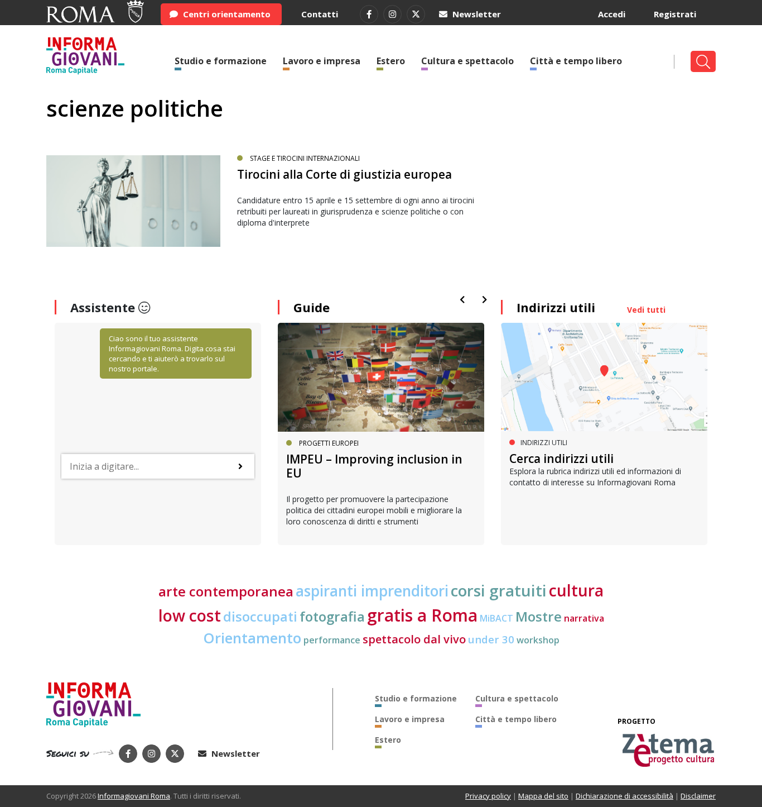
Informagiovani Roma (134, 796)
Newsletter (475, 14)
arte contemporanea (225, 591)
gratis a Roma (422, 615)
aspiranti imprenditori (372, 591)
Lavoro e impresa (321, 61)
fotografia (332, 616)
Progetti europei (329, 443)
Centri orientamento (226, 14)
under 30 (491, 639)
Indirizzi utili (556, 307)
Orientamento (252, 638)
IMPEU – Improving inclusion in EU (374, 466)
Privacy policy (488, 796)
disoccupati (260, 616)
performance (331, 640)
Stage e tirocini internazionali (305, 158)
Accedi (611, 14)
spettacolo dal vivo (414, 639)
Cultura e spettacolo (467, 61)
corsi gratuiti (499, 590)
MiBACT (496, 618)
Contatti (319, 14)
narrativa (584, 618)
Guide (311, 307)
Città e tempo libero (576, 61)
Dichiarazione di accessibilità (624, 796)
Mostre (538, 616)
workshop (538, 640)
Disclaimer (698, 796)
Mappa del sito (543, 796)
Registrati (675, 14)
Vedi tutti (646, 309)
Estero (391, 61)
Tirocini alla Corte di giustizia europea (344, 174)
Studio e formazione (221, 61)
